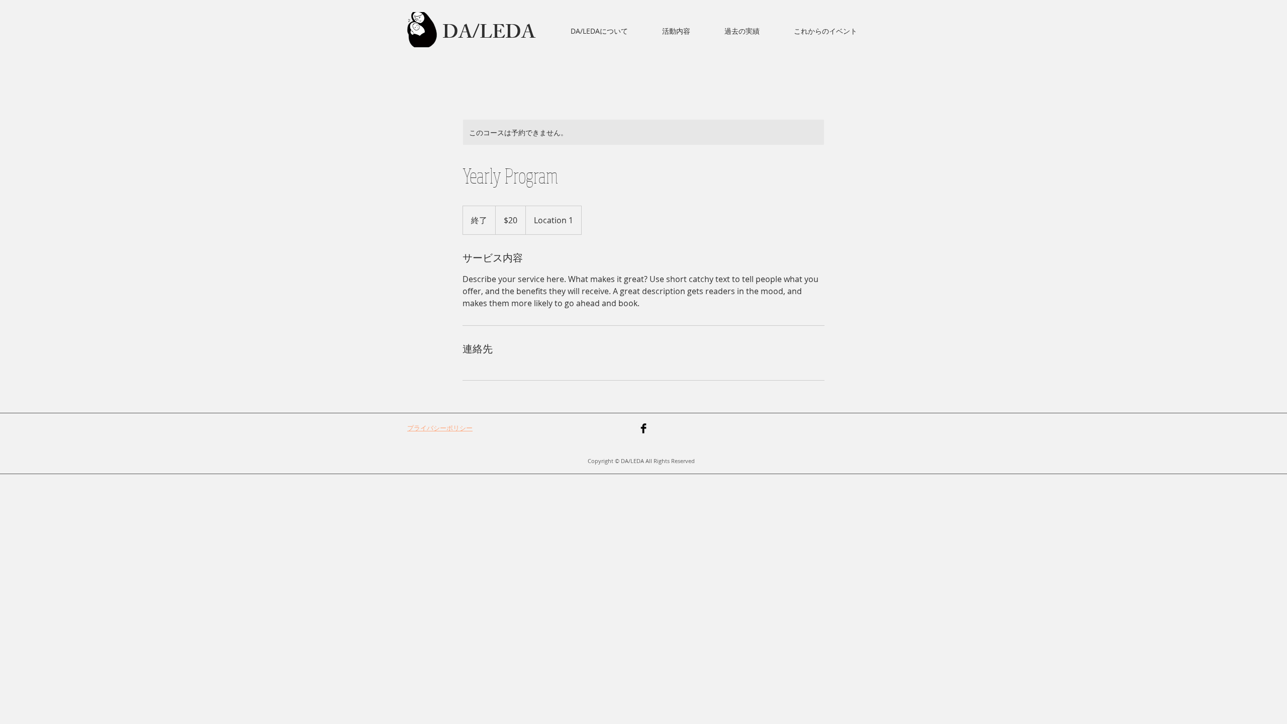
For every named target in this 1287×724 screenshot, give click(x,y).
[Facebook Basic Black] (643, 428)
